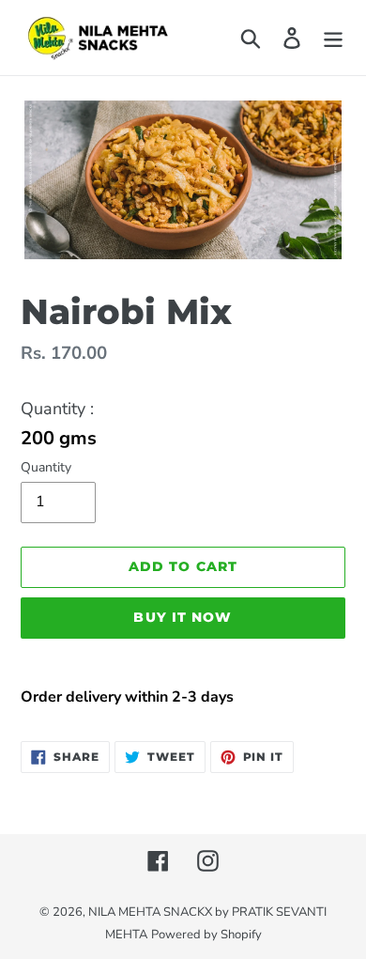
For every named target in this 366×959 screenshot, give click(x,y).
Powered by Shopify (206, 934)
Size (183, 410)
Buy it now (182, 617)
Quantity (46, 467)
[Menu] (333, 37)
